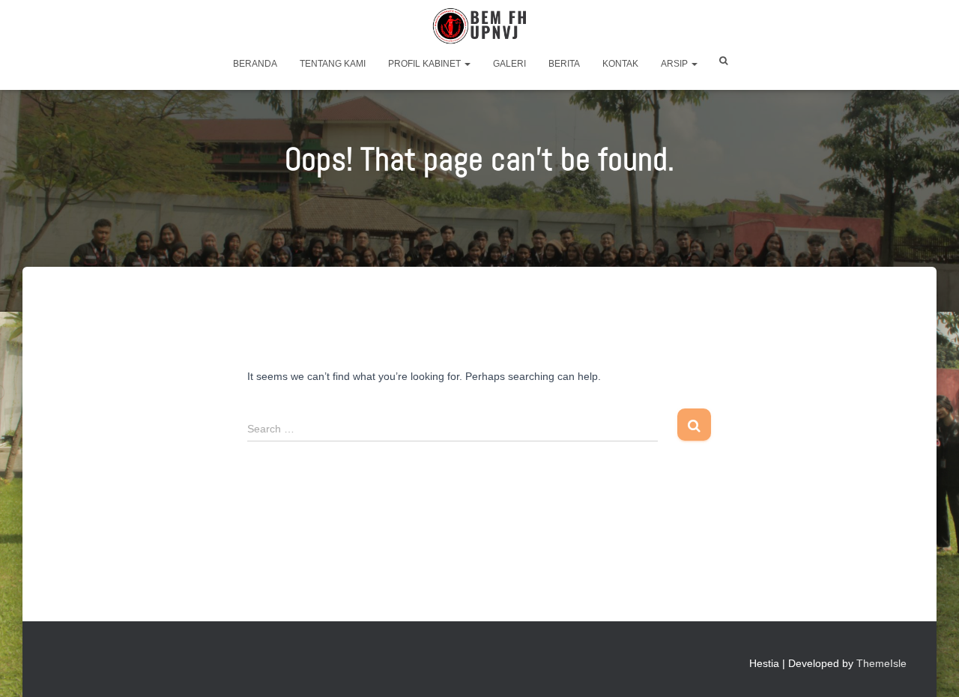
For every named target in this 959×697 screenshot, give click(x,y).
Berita (564, 63)
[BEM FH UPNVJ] (479, 26)
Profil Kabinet (425, 63)
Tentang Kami (333, 63)
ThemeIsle (881, 663)
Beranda (255, 63)
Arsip (675, 63)
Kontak (620, 63)
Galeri (509, 63)
